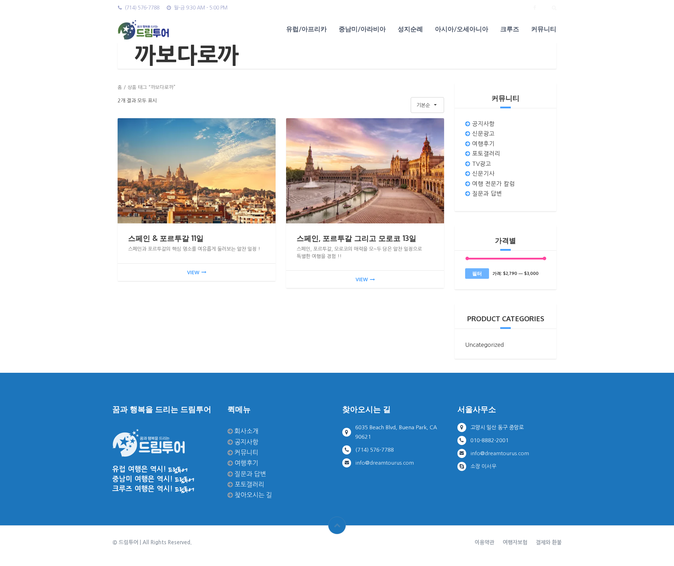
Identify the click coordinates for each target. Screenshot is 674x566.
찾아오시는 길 (253, 495)
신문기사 (483, 173)
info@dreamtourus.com (384, 462)
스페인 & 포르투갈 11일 (166, 238)
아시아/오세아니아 (461, 29)
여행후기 (483, 144)
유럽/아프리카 (306, 29)
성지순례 (410, 29)
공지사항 (483, 124)
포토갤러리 (486, 153)
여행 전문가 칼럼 (493, 184)
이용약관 (484, 542)
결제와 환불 (549, 542)
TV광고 (481, 164)
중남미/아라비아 (362, 29)
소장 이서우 (483, 466)
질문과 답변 (487, 193)
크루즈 (509, 29)
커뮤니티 (543, 29)
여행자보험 (515, 542)
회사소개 (246, 431)
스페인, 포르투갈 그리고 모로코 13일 (356, 238)
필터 (477, 273)
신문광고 (483, 133)
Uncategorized (484, 345)
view (193, 272)
